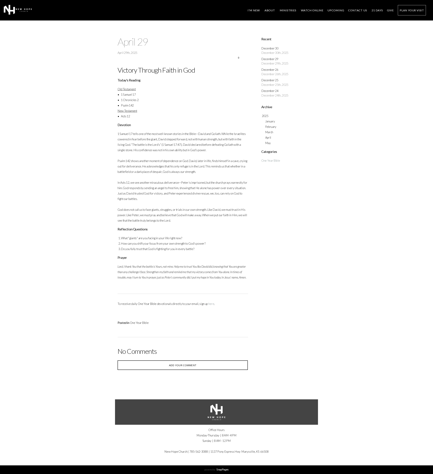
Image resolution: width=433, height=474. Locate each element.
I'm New (254, 10)
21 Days (377, 10)
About (270, 10)
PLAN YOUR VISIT (412, 10)
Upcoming (335, 10)
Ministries (288, 10)
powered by (216, 469)
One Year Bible (139, 323)
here (211, 304)
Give (390, 10)
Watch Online (312, 10)
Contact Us (358, 10)
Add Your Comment (183, 365)
